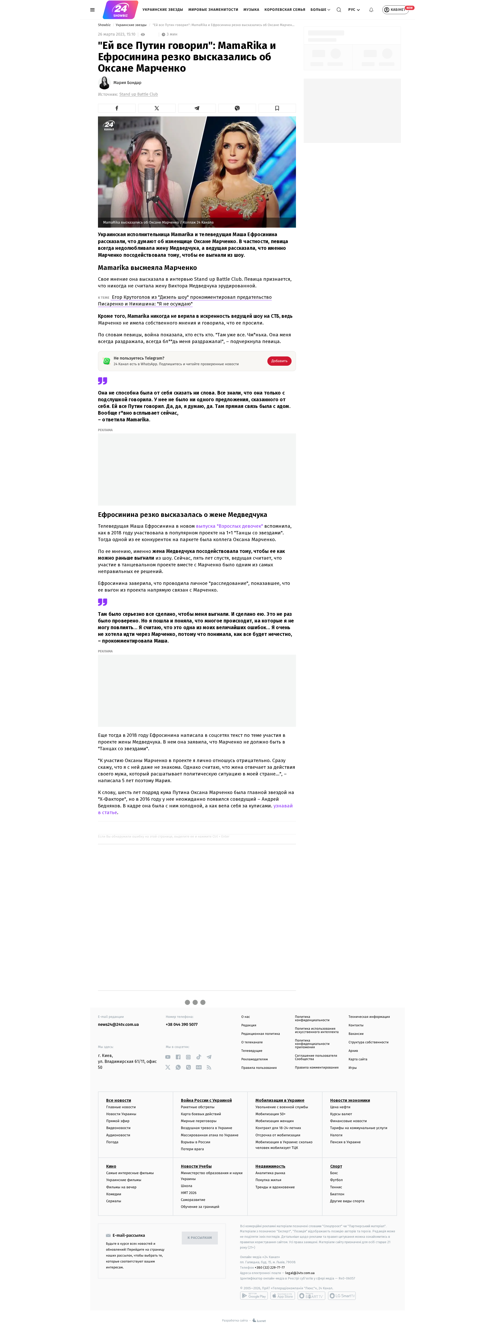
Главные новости (121, 1107)
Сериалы (113, 1201)
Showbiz (104, 25)
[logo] (120, 10)
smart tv (311, 1295)
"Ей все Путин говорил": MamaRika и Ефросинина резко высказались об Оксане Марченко (224, 25)
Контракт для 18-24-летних (278, 1128)
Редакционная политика (260, 1034)
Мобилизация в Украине (279, 1100)
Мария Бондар (127, 83)
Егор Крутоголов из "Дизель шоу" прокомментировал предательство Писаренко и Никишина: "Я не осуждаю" (185, 300)
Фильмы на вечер (121, 1187)
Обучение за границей (200, 1207)
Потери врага (192, 1149)
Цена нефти (340, 1107)
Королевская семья (285, 9)
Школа (186, 1186)
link (167, 1057)
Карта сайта (358, 1059)
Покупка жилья (268, 1180)
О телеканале (252, 1042)
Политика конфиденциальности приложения (312, 1044)
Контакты (356, 1025)
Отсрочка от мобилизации (277, 1135)
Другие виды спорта (347, 1201)
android (254, 1295)
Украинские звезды (163, 9)
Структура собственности (369, 1042)
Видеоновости (118, 1128)
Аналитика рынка (270, 1173)
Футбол (336, 1180)
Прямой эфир (117, 1121)
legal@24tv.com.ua (300, 1273)
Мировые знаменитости (213, 9)
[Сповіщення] (371, 9)
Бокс (334, 1173)
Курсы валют (341, 1114)
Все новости (118, 1100)
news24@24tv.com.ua (118, 1024)
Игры (353, 1068)
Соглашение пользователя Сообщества (316, 1057)
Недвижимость (270, 1166)
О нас (245, 1017)
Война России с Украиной (206, 1100)
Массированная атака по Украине (209, 1135)
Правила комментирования (317, 1067)
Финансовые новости (348, 1121)
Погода (112, 1142)
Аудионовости (118, 1135)
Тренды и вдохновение (275, 1187)
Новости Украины (121, 1114)
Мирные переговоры (199, 1121)
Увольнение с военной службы (281, 1107)
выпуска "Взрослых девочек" (229, 526)
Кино (111, 1166)
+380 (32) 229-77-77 (270, 1267)
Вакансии (356, 1034)
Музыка (252, 9)
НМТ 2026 (189, 1193)
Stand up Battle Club (138, 94)
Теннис (336, 1187)
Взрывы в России (195, 1142)
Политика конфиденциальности (312, 1018)
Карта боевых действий (201, 1114)
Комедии (113, 1194)
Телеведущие (251, 1051)
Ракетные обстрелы (197, 1107)
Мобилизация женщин (274, 1121)
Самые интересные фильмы (130, 1173)
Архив (353, 1051)
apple (282, 1295)
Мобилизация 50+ (270, 1114)
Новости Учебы (196, 1166)
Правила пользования (259, 1068)
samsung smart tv (342, 1295)
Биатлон (337, 1194)
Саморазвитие (193, 1200)
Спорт (336, 1166)
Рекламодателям (254, 1059)
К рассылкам (200, 1238)
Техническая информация (369, 1017)
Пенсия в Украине (345, 1142)
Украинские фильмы (123, 1180)
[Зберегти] (277, 108)
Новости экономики (350, 1100)
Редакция (248, 1025)
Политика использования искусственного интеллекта (317, 1030)
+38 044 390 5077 (181, 1024)
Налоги (336, 1135)
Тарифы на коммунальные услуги (358, 1128)
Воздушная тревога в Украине (206, 1128)
